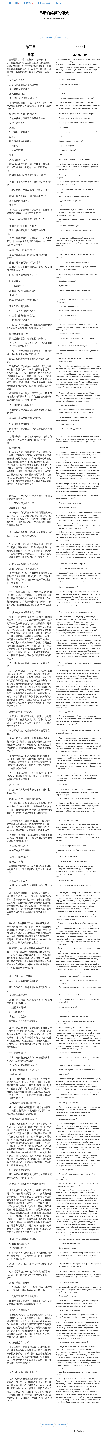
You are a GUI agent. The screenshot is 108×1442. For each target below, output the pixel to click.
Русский (45, 3)
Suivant (60, 37)
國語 (29, 3)
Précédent (48, 37)
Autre (58, 3)
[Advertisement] (54, 26)
